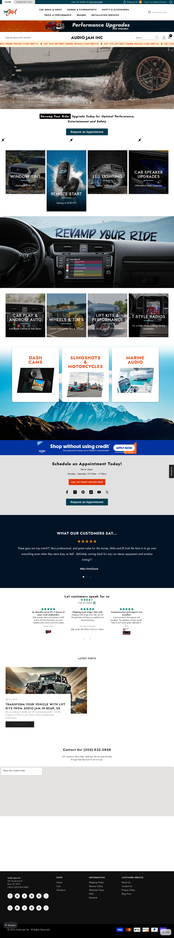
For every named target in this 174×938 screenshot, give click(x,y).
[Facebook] (67, 492)
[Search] (159, 12)
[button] (2, 78)
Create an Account (160, 2)
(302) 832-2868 (96, 2)
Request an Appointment (87, 131)
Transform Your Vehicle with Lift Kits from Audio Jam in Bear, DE (36, 706)
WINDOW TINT (24, 2)
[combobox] (159, 12)
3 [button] (90, 103)
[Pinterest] (83, 492)
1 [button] (83, 103)
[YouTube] (99, 492)
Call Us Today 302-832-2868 (87, 482)
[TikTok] (91, 492)
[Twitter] (107, 492)
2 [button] (87, 103)
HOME (8, 2)
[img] (87, 599)
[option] (87, 78)
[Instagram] (75, 492)
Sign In (147, 2)
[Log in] (164, 37)
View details (20, 724)
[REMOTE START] (66, 180)
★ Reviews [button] (171, 471)
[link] (107, 176)
